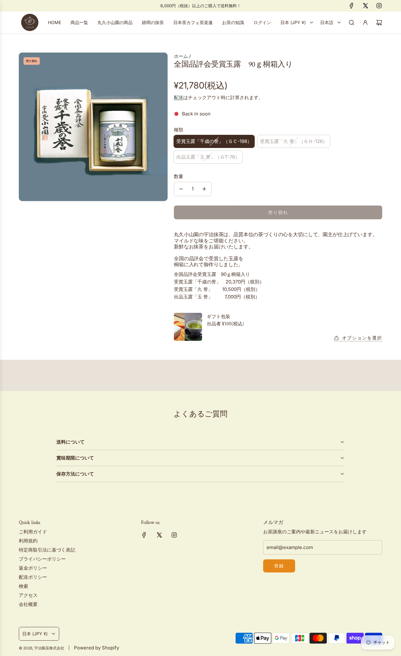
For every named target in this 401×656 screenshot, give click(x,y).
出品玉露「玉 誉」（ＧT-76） (208, 157)
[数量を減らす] (181, 189)
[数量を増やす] (204, 189)
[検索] (351, 22)
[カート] (379, 22)
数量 (178, 176)
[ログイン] (365, 22)
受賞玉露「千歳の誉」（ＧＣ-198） (214, 141)
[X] (365, 6)
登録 (279, 565)
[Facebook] (351, 6)
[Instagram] (379, 6)
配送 (178, 97)
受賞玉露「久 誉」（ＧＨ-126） (293, 141)
